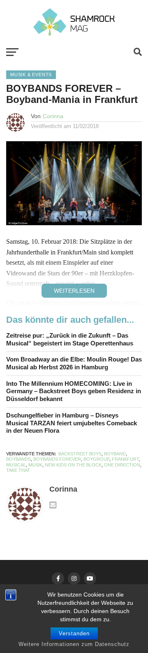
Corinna (53, 116)
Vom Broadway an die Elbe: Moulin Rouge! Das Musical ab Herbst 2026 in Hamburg (74, 363)
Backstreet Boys (80, 453)
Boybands (18, 459)
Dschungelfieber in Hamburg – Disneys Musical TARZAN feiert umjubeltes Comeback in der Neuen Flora (71, 423)
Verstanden (74, 633)
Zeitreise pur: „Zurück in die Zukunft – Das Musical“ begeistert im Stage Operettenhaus (69, 339)
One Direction (122, 464)
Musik (35, 464)
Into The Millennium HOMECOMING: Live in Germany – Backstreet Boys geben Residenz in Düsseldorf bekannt (73, 391)
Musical (16, 464)
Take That (18, 470)
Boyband (115, 453)
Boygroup (96, 459)
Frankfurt (125, 459)
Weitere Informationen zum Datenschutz (74, 644)
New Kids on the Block (73, 464)
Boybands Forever (57, 459)
